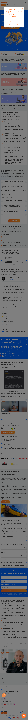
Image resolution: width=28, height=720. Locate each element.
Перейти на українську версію (14, 23)
